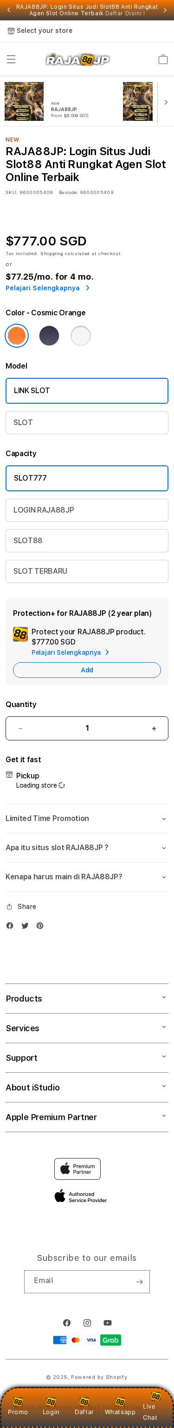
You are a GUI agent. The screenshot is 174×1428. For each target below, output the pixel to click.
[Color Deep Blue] (49, 336)
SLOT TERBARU (40, 571)
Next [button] (165, 10)
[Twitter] (27, 927)
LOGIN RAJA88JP (43, 510)
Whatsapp (120, 1411)
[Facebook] (12, 927)
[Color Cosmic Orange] (17, 336)
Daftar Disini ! (125, 13)
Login (51, 1411)
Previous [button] (8, 10)
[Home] (77, 59)
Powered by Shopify (99, 1377)
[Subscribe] (139, 1281)
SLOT (23, 422)
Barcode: (68, 192)
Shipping (52, 253)
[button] (11, 59)
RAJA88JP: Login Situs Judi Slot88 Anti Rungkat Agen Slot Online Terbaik (87, 10)
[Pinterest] (42, 927)
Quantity (21, 704)
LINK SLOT (32, 390)
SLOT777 (30, 478)
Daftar (84, 1411)
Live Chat (150, 1412)
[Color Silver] (81, 336)
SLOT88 (28, 540)
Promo (18, 1411)
